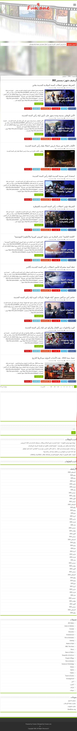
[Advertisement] (38, 26)
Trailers (72, 672)
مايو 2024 (73, 548)
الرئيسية (74, 76)
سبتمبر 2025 (72, 501)
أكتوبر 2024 (73, 533)
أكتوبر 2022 (73, 604)
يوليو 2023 (73, 577)
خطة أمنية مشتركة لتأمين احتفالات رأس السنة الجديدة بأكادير (50, 267)
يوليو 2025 (73, 507)
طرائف (72, 687)
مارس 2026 (73, 484)
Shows (72, 667)
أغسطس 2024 (72, 539)
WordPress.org (72, 709)
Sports (72, 670)
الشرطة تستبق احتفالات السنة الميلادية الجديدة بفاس (53, 85)
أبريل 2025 (73, 516)
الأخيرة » (43, 386)
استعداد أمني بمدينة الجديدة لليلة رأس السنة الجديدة (54, 176)
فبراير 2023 (73, 592)
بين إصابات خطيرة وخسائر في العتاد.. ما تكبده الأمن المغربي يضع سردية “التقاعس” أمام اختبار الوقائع (49, 448)
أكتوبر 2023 (73, 569)
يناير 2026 (73, 490)
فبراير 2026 (73, 487)
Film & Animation (69, 637)
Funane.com (48, 724)
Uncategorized (70, 678)
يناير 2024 (73, 560)
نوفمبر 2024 (72, 530)
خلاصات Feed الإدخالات (70, 703)
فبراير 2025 (73, 522)
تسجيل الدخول (72, 700)
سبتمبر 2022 (72, 607)
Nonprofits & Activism (68, 655)
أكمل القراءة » (38, 103)
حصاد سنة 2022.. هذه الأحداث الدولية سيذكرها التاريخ (53, 358)
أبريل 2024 (73, 551)
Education (71, 632)
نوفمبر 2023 (72, 566)
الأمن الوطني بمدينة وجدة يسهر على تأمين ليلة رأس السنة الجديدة (48, 115)
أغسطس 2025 (72, 504)
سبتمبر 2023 (72, 571)
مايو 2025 (73, 513)
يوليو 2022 (73, 612)
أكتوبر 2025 (73, 498)
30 (51, 386)
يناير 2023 (73, 595)
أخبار (72, 681)
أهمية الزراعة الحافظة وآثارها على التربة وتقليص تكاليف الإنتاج (50, 44)
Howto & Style (70, 643)
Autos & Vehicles (69, 626)
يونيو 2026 (73, 475)
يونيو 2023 (73, 580)
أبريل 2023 (73, 586)
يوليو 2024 (73, 542)
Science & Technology (68, 664)
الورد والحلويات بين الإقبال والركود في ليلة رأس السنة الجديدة (50, 328)
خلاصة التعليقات (72, 706)
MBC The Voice (69, 646)
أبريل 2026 (73, 481)
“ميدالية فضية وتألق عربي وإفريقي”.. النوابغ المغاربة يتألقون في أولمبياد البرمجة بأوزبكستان (52, 446)
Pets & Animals (69, 661)
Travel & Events (69, 675)
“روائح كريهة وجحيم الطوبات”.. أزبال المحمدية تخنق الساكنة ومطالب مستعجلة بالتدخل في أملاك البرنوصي (48, 443)
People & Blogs (60, 87)
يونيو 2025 (73, 510)
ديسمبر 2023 (72, 563)
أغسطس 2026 (72, 472)
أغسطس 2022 (72, 610)
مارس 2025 (73, 519)
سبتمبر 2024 (72, 536)
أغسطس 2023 (72, 574)
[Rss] (40, 726)
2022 (69, 76)
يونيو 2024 (73, 545)
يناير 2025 (73, 525)
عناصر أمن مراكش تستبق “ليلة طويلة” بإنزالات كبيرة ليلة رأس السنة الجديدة (44, 297)
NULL (60, 98)
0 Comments (51, 87)
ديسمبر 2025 (72, 492)
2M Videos (71, 623)
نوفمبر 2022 (72, 601)
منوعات (72, 690)
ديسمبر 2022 (72, 598)
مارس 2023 (73, 589)
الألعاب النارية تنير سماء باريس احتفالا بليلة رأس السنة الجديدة (50, 146)
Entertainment (61, 148)
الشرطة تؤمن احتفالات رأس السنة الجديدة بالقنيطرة (54, 206)
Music (72, 649)
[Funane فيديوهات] (38, 6)
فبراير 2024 (73, 557)
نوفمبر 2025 (72, 495)
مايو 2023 (73, 583)
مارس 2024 (73, 554)
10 (58, 386)
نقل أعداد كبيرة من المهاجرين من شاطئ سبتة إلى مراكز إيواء (59, 451)
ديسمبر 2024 (72, 528)
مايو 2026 (73, 478)
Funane (34, 724)
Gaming (72, 640)
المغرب (72, 684)
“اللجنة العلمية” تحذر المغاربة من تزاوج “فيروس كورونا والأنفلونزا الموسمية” (44, 237)
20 (54, 386)
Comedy (71, 629)
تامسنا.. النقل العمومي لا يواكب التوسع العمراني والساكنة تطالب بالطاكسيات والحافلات (53, 454)
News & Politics (69, 652)
